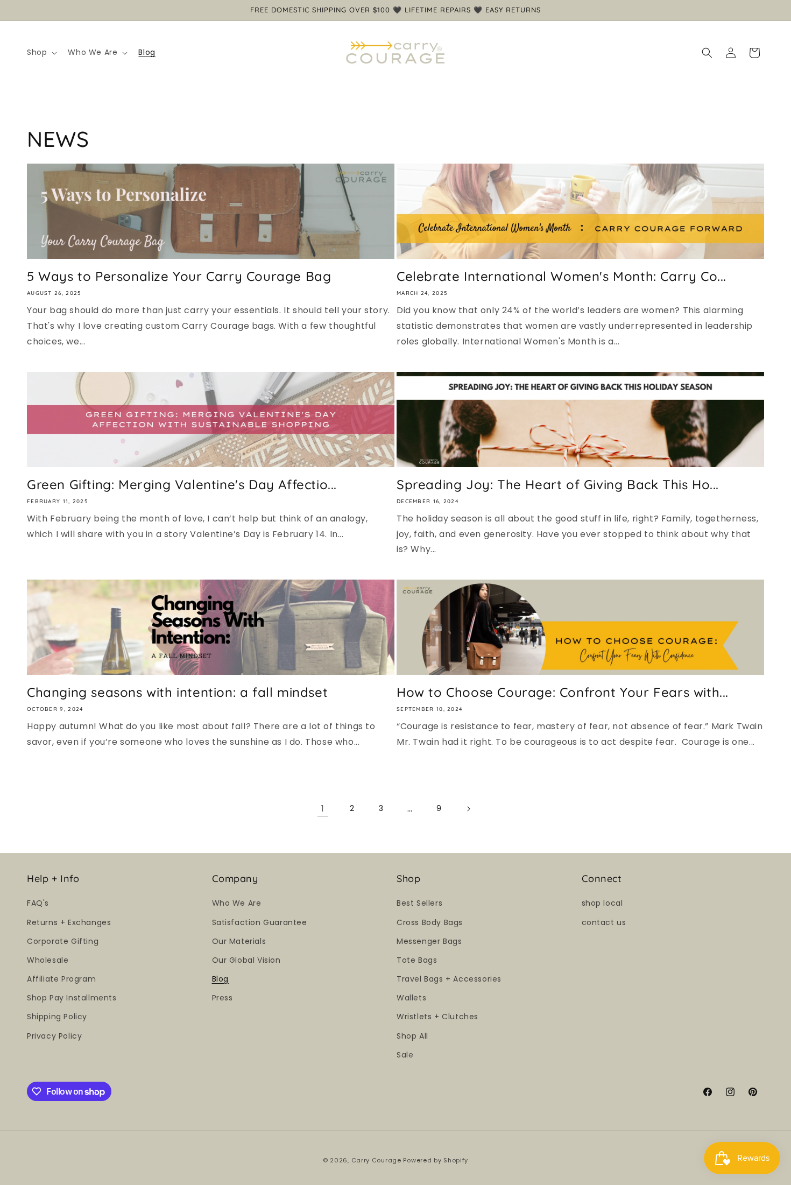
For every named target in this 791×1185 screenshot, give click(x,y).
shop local (602, 903)
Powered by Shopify (435, 1160)
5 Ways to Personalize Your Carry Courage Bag (179, 276)
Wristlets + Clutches (437, 1016)
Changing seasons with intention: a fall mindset (177, 692)
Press (222, 997)
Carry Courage (376, 1160)
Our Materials (239, 941)
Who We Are (237, 903)
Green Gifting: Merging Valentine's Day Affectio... (182, 484)
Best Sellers (419, 903)
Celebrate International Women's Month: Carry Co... (561, 276)
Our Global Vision (246, 960)
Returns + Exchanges (69, 922)
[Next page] (468, 809)
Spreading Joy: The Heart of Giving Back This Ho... (558, 484)
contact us (604, 922)
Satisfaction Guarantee (259, 922)
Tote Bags (417, 960)
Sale (405, 1054)
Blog (220, 979)
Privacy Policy (54, 1036)
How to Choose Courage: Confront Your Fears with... (563, 692)
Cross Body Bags (430, 922)
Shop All (412, 1036)
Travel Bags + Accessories (449, 979)
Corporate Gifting (62, 941)
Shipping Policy (57, 1016)
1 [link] (322, 808)
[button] (40, 52)
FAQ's (38, 903)
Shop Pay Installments (72, 997)
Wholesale (47, 960)
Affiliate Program (61, 979)
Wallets (411, 997)
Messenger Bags (429, 941)
